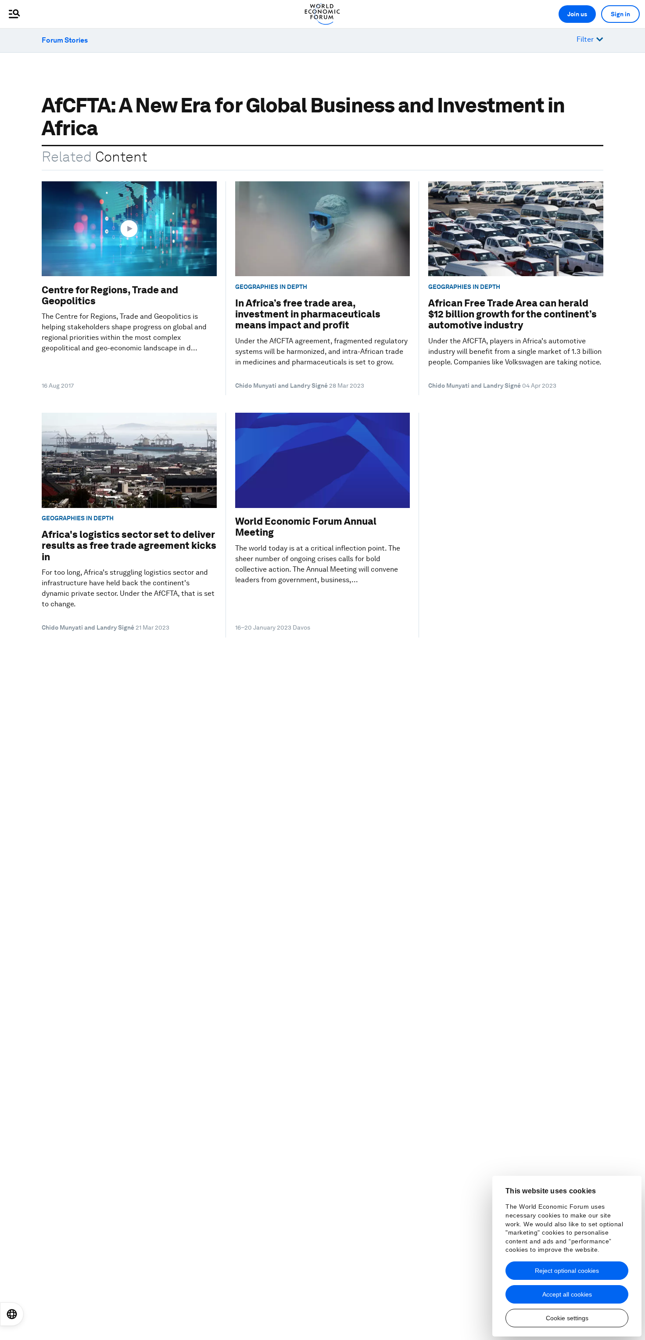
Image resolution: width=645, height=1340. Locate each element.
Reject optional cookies (567, 1270)
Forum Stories (65, 40)
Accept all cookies (567, 1294)
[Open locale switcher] (11, 1314)
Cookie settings (567, 1318)
